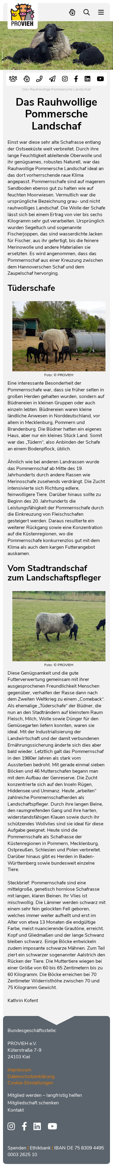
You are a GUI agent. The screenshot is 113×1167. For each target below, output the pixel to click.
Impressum (19, 1070)
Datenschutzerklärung (31, 1076)
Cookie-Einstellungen (30, 1083)
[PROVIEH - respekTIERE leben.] (23, 23)
